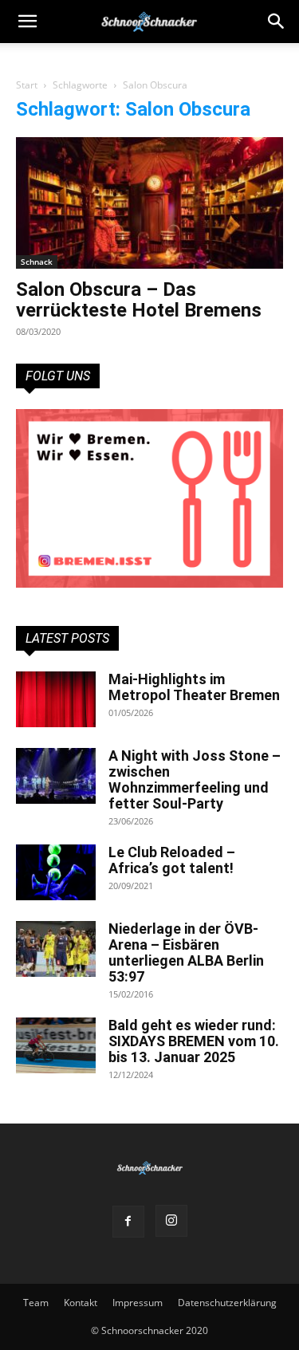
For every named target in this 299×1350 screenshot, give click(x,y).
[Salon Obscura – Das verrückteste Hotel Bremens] (149, 203)
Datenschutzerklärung (227, 1302)
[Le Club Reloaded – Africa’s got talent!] (56, 872)
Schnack (37, 261)
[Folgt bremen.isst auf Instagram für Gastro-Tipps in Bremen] (149, 498)
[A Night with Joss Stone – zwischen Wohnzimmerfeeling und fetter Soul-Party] (56, 776)
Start (26, 85)
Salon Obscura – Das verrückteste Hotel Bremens (139, 299)
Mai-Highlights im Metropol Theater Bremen (194, 687)
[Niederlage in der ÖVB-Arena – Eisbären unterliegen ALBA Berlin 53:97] (56, 949)
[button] (276, 21)
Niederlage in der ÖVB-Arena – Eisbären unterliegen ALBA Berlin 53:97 (186, 952)
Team (36, 1302)
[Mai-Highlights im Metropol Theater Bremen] (56, 699)
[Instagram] (171, 1221)
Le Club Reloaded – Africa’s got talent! (171, 860)
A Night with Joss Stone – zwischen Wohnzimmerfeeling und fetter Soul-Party (194, 779)
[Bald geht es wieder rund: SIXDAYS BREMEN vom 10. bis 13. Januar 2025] (56, 1045)
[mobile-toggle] (27, 21)
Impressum (137, 1302)
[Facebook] (128, 1222)
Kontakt (80, 1302)
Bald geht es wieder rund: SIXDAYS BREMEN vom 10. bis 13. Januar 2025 (193, 1041)
